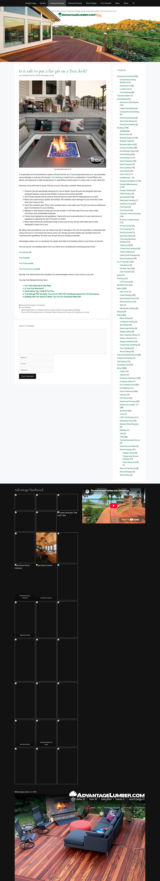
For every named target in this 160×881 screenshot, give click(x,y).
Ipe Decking (124, 197)
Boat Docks (124, 134)
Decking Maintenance (128, 184)
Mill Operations (126, 302)
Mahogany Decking (127, 200)
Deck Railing (122, 99)
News (117, 3)
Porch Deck (124, 210)
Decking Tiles (125, 268)
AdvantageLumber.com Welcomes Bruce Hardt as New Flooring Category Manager (50, 310)
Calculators (124, 265)
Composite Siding (127, 322)
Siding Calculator (127, 338)
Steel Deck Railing (127, 121)
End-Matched (125, 388)
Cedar (122, 371)
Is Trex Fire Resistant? (34, 288)
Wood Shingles (126, 472)
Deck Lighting (125, 168)
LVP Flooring (125, 282)
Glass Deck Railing (127, 118)
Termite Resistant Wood (130, 440)
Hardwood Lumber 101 (129, 405)
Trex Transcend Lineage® (29, 269)
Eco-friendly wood (127, 385)
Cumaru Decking (126, 148)
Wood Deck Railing (127, 124)
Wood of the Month (128, 468)
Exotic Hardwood (127, 391)
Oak (121, 433)
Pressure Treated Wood (129, 220)
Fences (123, 395)
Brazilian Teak (125, 141)
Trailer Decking (126, 252)
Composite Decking (57, 3)
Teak (122, 437)
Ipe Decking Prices (127, 298)
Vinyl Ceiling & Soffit (131, 462)
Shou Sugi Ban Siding (128, 335)
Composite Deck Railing (129, 112)
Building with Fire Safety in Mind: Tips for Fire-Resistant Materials (53, 297)
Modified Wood (123, 285)
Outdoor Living (30, 3)
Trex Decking (40, 305)
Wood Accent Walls (128, 446)
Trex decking (56, 177)
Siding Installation (127, 341)
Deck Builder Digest (128, 151)
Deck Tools (124, 174)
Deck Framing (125, 164)
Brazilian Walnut (126, 144)
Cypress (123, 375)
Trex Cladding (125, 348)
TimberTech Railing (125, 358)
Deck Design (125, 158)
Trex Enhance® (25, 252)
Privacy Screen (126, 226)
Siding (119, 315)
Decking (43, 3)
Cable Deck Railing (127, 108)
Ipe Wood (124, 411)
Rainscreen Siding (127, 328)
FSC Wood (124, 398)
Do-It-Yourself (106, 3)
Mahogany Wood (127, 421)
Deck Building (125, 154)
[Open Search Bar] (133, 3)
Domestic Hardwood (128, 378)
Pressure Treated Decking (130, 213)
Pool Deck (124, 207)
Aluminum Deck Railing (129, 102)
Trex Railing (121, 361)
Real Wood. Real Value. (112, 808)
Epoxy (119, 275)
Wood (126, 3)
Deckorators (125, 86)
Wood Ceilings (91, 3)
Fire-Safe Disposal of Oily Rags (38, 285)
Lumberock (124, 89)
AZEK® (123, 131)
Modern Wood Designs (129, 424)
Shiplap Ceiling (128, 453)
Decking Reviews (139, 808)
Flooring (120, 278)
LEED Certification (127, 417)
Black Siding (125, 318)
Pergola (120, 312)
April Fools (124, 292)
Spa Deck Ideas (126, 236)
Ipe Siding (124, 325)
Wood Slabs (125, 475)
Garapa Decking (126, 190)
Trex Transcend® (26, 263)
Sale (121, 305)
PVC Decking (125, 229)
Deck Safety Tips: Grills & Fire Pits (39, 291)
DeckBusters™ (125, 178)
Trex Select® (24, 258)
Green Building (126, 295)
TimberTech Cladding (128, 345)
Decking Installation (128, 181)
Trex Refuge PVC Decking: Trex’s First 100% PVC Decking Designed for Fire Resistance (62, 294)
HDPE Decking (125, 194)
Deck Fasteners (126, 161)
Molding (123, 430)
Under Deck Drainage (128, 255)
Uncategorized (123, 365)
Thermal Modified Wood (127, 355)
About (100, 808)
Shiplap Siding (125, 331)
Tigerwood (124, 245)
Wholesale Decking (127, 308)
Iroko (122, 414)
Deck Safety (125, 171)
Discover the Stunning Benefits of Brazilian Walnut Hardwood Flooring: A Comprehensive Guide (55, 312)
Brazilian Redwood (127, 138)
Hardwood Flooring (75, 3)
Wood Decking (126, 258)
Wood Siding (125, 351)
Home (93, 808)
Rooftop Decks (126, 232)
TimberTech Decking (128, 248)
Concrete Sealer (123, 96)
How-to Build (125, 272)
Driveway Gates (126, 381)
